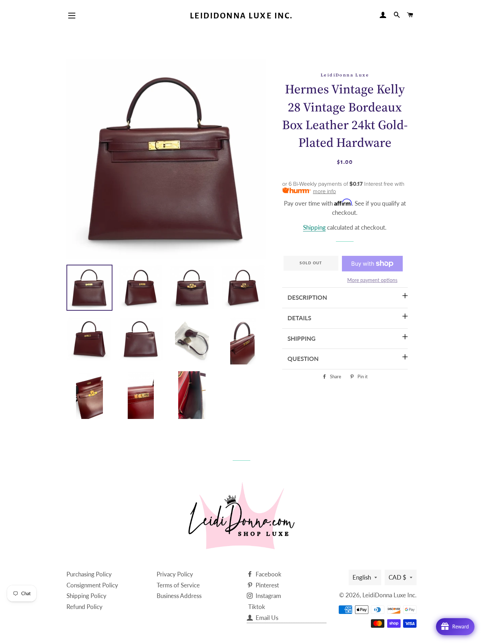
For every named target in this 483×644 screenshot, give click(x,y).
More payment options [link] (372, 280)
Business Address (179, 595)
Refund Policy (84, 606)
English (362, 577)
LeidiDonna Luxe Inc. (241, 15)
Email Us (266, 617)
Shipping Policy (86, 595)
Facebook (267, 574)
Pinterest (266, 585)
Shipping (314, 227)
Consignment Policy (92, 585)
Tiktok (256, 606)
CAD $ (397, 577)
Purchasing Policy (89, 574)
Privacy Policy (175, 574)
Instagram (267, 595)
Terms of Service (178, 585)
